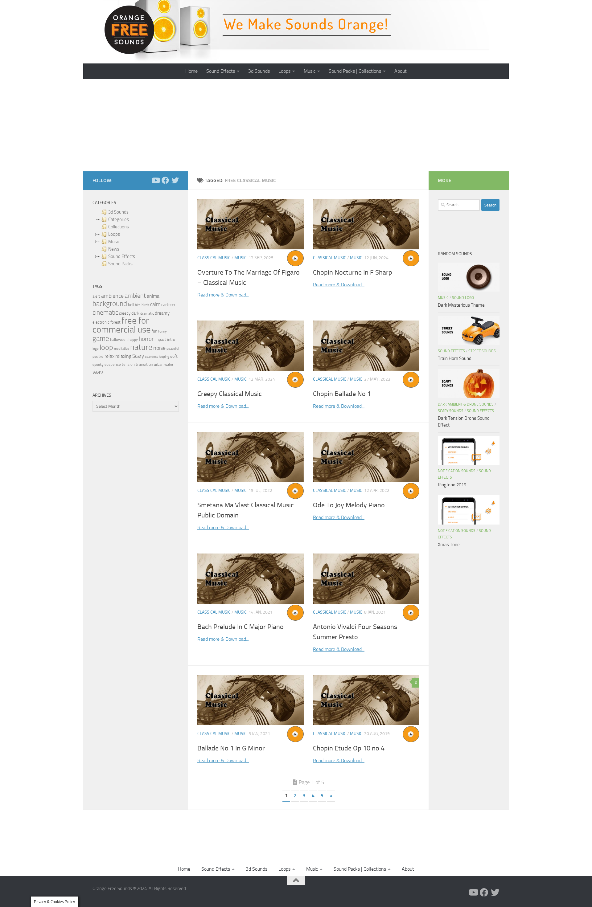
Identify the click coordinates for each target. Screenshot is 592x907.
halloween (119, 339)
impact (160, 339)
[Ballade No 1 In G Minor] (250, 700)
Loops (284, 71)
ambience (112, 295)
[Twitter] (175, 180)
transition (144, 364)
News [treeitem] (113, 249)
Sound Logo (463, 298)
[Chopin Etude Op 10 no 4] (366, 700)
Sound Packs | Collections (355, 71)
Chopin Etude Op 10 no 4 (348, 748)
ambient (135, 295)
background (109, 304)
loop (106, 347)
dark (135, 313)
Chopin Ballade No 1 (342, 394)
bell (131, 304)
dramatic (147, 313)
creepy (124, 313)
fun (154, 331)
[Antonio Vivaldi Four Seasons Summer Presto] (366, 579)
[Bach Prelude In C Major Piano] (250, 579)
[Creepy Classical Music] (250, 346)
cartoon (168, 304)
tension (128, 364)
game (100, 338)
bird (138, 305)
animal (154, 296)
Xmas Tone (449, 544)
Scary (138, 356)
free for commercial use (121, 325)
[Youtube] (155, 180)
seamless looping (157, 357)
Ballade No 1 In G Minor (231, 748)
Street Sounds (482, 351)
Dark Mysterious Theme (461, 305)
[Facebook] (165, 180)
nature (141, 347)
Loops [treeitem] (114, 234)
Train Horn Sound (454, 358)
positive (98, 357)
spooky (98, 364)
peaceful (172, 348)
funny (162, 331)
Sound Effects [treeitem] (121, 256)
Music (309, 71)
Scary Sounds (450, 411)
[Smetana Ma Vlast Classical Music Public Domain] (250, 457)
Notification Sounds (456, 471)
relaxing (123, 356)
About (400, 71)
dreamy (162, 313)
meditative (121, 349)
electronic (100, 322)
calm (155, 304)
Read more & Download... (223, 295)
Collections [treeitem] (118, 227)
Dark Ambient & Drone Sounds (466, 404)
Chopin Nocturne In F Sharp (352, 272)
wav (97, 372)
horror (146, 339)
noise (159, 348)
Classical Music (214, 257)
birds (145, 305)
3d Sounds (259, 71)
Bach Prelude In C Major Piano (240, 627)
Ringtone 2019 (452, 485)
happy (133, 339)
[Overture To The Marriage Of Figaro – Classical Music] (250, 224)
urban (158, 364)
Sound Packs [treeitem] (120, 264)
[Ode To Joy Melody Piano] (366, 457)
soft (174, 356)
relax (109, 356)
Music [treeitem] (114, 241)
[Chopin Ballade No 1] (366, 346)
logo (95, 349)
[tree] (135, 238)
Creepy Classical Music (229, 394)
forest (115, 322)
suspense (113, 364)
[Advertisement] (296, 125)
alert (96, 296)
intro (171, 339)
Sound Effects (220, 71)
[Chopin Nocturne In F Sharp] (366, 224)
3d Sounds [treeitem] (118, 212)
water (168, 364)
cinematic (105, 312)
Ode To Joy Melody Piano (349, 505)
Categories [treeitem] (118, 219)
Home (191, 71)
